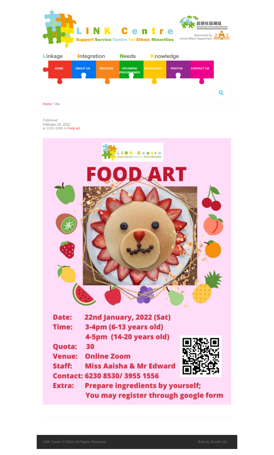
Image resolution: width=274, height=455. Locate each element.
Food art (73, 128)
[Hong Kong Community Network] (112, 35)
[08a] (137, 271)
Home (47, 104)
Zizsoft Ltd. (218, 442)
